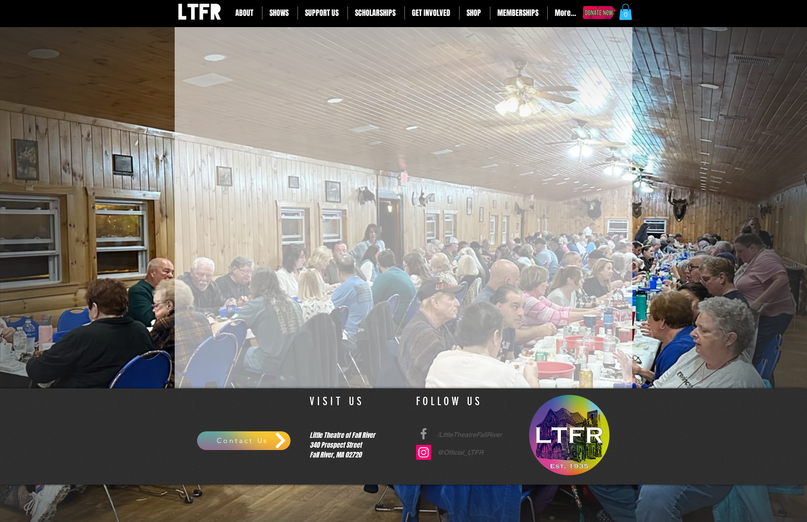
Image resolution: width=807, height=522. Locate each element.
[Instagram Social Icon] (423, 452)
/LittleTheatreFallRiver (469, 434)
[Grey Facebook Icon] (423, 433)
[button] (245, 13)
